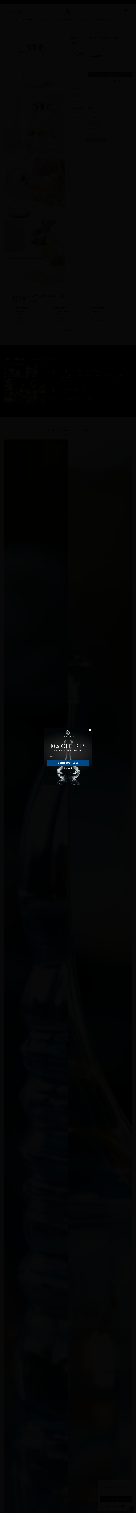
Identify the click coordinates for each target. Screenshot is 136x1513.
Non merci (68, 768)
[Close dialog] (90, 730)
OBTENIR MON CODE (68, 763)
